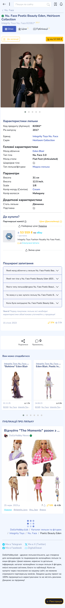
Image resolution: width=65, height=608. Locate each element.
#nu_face (33, 509)
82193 (5, 407)
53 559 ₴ (25, 232)
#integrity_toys (21, 509)
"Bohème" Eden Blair (16, 365)
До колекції (12, 39)
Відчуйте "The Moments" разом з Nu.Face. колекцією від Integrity (32, 430)
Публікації (43, 29)
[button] (25, 111)
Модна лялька (41, 166)
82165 (37, 407)
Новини (8, 509)
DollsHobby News (19, 435)
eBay (39, 232)
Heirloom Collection (44, 140)
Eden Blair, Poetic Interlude (48, 365)
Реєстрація (55, 601)
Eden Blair (38, 151)
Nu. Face (9, 10)
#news (43, 509)
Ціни (24, 29)
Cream (36, 189)
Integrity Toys (40, 136)
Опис (10, 29)
